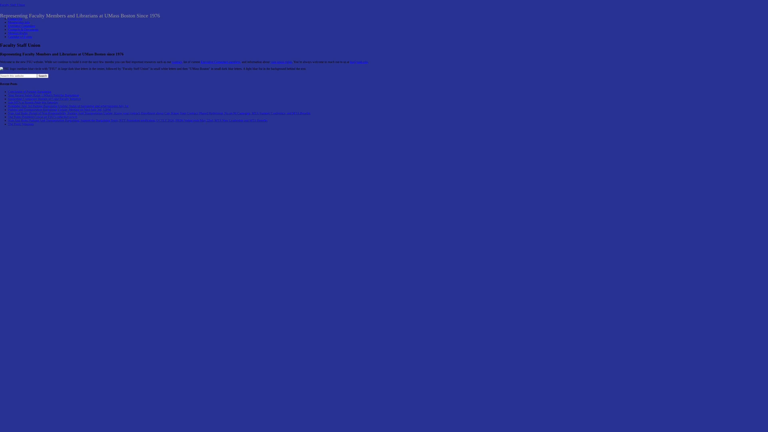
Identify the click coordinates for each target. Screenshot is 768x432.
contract (177, 62)
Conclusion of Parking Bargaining (29, 91)
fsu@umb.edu (359, 62)
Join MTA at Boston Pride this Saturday (33, 102)
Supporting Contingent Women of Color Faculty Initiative (44, 99)
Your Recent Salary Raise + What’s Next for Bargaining (43, 95)
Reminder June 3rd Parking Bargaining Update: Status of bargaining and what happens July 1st (68, 106)
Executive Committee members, (221, 62)
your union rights (281, 62)
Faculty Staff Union (12, 5)
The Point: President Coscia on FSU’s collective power (42, 117)
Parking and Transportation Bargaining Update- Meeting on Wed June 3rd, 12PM (59, 109)
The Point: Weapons (21, 124)
